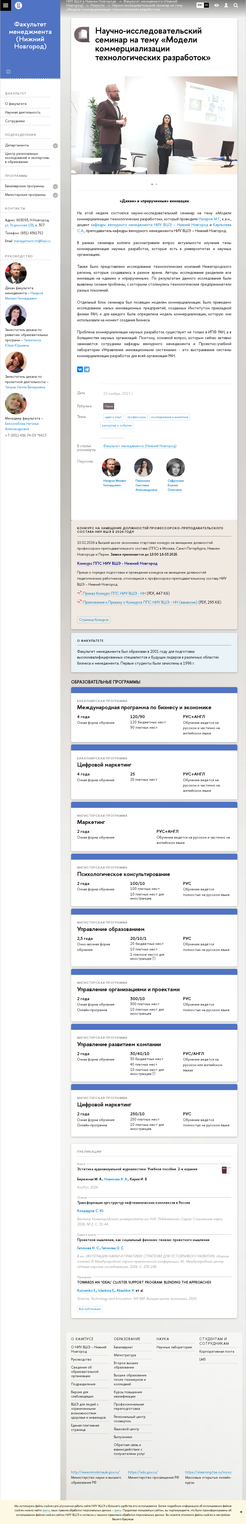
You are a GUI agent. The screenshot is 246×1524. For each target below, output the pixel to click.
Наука (163, 1339)
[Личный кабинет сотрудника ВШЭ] (226, 5)
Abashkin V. (126, 1290)
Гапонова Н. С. (88, 1248)
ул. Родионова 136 (19, 225)
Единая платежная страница (85, 1427)
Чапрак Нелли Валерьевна (25, 387)
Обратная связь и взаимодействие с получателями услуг (129, 1449)
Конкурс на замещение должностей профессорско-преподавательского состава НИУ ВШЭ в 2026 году (150, 530)
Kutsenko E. (86, 1290)
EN (206, 5)
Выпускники (123, 1436)
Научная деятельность (22, 112)
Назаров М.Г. (209, 219)
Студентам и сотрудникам (214, 1341)
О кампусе (82, 1339)
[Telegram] (87, 369)
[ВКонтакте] (80, 369)
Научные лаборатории (174, 1347)
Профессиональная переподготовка (129, 1406)
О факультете (16, 103)
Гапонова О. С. (113, 1248)
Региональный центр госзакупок (130, 1418)
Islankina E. (106, 1290)
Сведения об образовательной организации (84, 1371)
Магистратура (125, 1355)
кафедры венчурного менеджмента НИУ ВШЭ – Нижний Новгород (149, 224)
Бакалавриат (123, 1347)
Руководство (81, 1359)
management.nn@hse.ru (32, 241)
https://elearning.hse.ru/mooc (208, 1472)
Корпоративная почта (216, 1351)
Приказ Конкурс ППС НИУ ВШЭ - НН (114, 593)
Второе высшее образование (126, 1365)
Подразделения (83, 1384)
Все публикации (90, 1309)
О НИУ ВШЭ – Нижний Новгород (88, 1349)
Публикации (89, 1151)
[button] (233, 125)
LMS (202, 1359)
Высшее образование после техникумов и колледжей (130, 1379)
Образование (127, 1339)
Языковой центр (126, 1429)
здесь (46, 1510)
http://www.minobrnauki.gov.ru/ (95, 1472)
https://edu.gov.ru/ (143, 1472)
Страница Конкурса (93, 620)
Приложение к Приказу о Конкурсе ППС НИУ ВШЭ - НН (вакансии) (140, 602)
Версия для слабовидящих (82, 1394)
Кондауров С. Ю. (90, 1210)
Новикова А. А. (116, 1179)
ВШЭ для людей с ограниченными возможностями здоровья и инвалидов (88, 1411)
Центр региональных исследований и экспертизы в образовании (27, 157)
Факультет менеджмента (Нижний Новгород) (30, 35)
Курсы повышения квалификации (128, 1394)
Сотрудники (15, 121)
